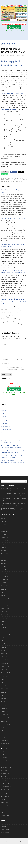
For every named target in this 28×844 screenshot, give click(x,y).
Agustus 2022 (4, 586)
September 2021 (5, 605)
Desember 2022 (5, 576)
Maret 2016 (4, 705)
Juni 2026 (3, 524)
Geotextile (3, 799)
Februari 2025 (4, 537)
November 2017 (5, 666)
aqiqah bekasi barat (6, 760)
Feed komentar (5, 829)
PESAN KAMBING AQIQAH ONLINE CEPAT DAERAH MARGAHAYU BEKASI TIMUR (13, 301)
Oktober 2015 (4, 721)
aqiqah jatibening (5, 783)
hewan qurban (4, 802)
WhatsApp (5, 174)
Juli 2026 (3, 521)
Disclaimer (3, 410)
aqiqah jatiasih (4, 780)
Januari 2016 (4, 711)
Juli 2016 (3, 692)
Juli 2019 (3, 621)
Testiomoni (4, 436)
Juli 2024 (3, 547)
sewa (2, 812)
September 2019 (5, 615)
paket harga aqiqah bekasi (8, 420)
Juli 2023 (3, 557)
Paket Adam (4, 416)
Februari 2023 (4, 573)
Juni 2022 (3, 592)
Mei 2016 (3, 698)
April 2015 (3, 737)
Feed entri (3, 826)
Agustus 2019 (4, 618)
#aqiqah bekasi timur (12, 178)
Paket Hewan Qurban (6, 426)
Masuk (3, 823)
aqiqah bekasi (4, 757)
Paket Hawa (4, 423)
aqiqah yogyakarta (6, 793)
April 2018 (3, 650)
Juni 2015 (3, 734)
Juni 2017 (3, 682)
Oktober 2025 (4, 531)
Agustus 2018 (4, 637)
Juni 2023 (3, 560)
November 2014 (5, 743)
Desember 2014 (5, 740)
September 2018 (5, 634)
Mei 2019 (3, 627)
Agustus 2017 (4, 676)
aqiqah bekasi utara (6, 770)
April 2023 (3, 566)
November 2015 (5, 717)
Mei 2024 (3, 550)
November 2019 (5, 608)
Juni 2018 (3, 643)
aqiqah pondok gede (6, 786)
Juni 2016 (3, 695)
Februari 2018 (4, 656)
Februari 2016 (4, 708)
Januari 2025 (4, 541)
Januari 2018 (4, 660)
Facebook (14, 171)
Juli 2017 (3, 679)
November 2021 (5, 598)
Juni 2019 (3, 624)
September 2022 (5, 582)
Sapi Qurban (4, 809)
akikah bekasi (4, 751)
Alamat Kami (4, 407)
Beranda (3, 43)
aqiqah (3, 754)
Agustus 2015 (4, 727)
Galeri (2, 413)
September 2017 (5, 672)
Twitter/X (21, 171)
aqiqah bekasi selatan (6, 764)
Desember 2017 (5, 663)
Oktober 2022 (4, 579)
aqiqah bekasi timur (11, 43)
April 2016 (3, 701)
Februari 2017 (4, 689)
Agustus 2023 (4, 553)
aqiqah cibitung (5, 773)
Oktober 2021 (4, 602)
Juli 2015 (3, 730)
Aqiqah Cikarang (5, 776)
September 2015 (5, 724)
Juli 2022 (3, 589)
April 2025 (3, 534)
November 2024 (5, 544)
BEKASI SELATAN (5, 796)
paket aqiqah (4, 805)
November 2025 (5, 528)
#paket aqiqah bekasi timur (15, 181)
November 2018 (5, 631)
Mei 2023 (3, 563)
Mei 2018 (3, 647)
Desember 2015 (5, 714)
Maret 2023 (4, 569)
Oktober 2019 (4, 611)
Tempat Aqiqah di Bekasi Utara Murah (13, 218)
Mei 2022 (3, 595)
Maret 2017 (4, 685)
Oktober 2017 (4, 669)
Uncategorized (5, 815)
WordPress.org (5, 832)
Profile (2, 432)
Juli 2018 (3, 640)
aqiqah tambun (5, 789)
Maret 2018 (4, 653)
